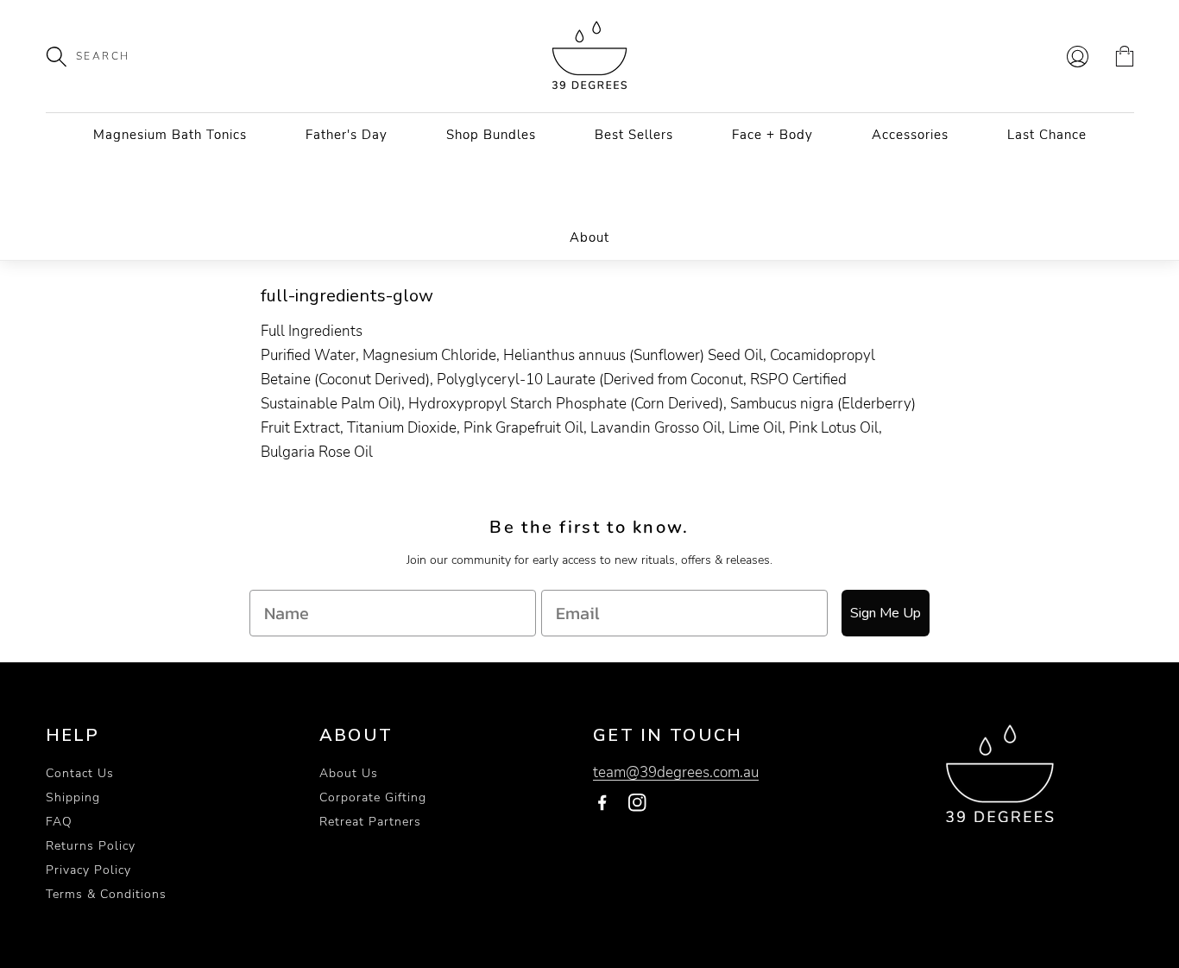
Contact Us (80, 773)
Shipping (73, 797)
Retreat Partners (370, 821)
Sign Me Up (885, 612)
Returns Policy (91, 846)
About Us (348, 773)
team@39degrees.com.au (676, 772)
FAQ (59, 821)
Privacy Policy (88, 870)
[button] (65, 56)
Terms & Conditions (106, 894)
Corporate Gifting (372, 797)
